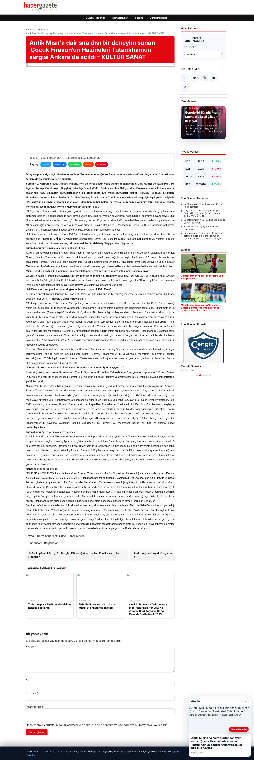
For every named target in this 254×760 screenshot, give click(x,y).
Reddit (88, 164)
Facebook (59, 164)
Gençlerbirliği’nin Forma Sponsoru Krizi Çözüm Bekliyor (204, 221)
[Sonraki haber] (220, 111)
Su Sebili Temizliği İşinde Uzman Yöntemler (201, 228)
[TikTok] (185, 88)
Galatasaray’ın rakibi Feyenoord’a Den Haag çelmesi (203, 205)
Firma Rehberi (120, 17)
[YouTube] (214, 78)
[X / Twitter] (195, 78)
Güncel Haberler (95, 17)
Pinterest (101, 164)
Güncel (42, 29)
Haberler (30, 29)
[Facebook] (185, 78)
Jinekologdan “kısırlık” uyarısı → (152, 555)
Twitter (46, 164)
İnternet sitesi (35, 706)
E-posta (32, 693)
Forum (139, 17)
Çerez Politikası (159, 17)
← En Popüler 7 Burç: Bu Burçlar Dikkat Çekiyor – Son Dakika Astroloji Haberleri (74, 555)
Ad (29, 679)
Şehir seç (190, 47)
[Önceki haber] (213, 111)
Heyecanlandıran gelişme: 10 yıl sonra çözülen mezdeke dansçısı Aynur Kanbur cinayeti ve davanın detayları (204, 236)
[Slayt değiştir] (197, 375)
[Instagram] (204, 78)
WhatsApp (75, 164)
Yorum (31, 647)
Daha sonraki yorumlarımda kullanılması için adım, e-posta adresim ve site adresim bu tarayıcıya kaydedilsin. (97, 725)
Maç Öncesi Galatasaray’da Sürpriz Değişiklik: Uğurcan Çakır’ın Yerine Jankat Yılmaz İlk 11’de (202, 213)
